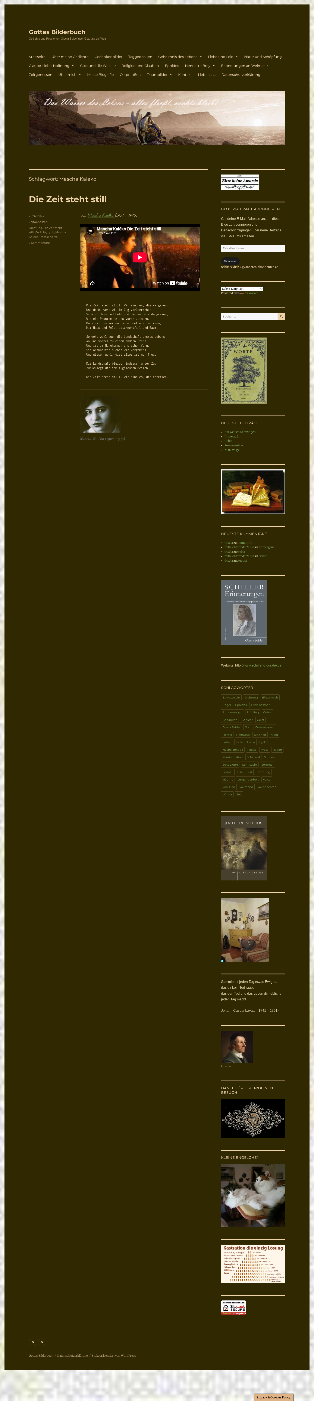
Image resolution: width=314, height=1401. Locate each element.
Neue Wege (231, 450)
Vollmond (246, 787)
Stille (239, 772)
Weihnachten (266, 787)
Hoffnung (243, 734)
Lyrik (50, 232)
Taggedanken (140, 57)
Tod (249, 772)
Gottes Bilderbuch (57, 32)
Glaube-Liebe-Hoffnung (49, 66)
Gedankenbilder (108, 57)
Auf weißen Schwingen (240, 432)
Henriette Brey (197, 66)
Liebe (251, 742)
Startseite (37, 57)
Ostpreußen (130, 75)
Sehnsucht (249, 764)
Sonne (227, 772)
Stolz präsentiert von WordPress (114, 1356)
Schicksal (253, 757)
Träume (228, 779)
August (242, 561)
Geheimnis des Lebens (177, 57)
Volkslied (229, 787)
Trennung (263, 772)
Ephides (172, 66)
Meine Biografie (100, 75)
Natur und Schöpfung (263, 57)
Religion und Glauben (140, 66)
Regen (277, 749)
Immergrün (232, 436)
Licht (239, 742)
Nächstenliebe (233, 749)
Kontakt (185, 75)
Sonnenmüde (233, 445)
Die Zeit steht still (68, 199)
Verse (54, 236)
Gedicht (40, 232)
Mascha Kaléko (101, 216)
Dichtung (35, 227)
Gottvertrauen (264, 727)
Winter (227, 794)
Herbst (227, 734)
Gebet (228, 441)
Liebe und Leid (220, 57)
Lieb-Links (207, 75)
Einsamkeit (270, 697)
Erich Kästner (260, 705)
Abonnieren (230, 261)
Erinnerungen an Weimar (243, 66)
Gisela (228, 543)
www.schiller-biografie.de (262, 665)
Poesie (44, 236)
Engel (227, 705)
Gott (248, 727)
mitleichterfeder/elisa (239, 547)
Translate (251, 293)
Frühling (253, 712)
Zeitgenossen (40, 75)
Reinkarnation (233, 757)
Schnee (269, 757)
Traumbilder (157, 75)
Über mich (67, 75)
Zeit (239, 794)
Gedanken (230, 719)
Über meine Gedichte (70, 57)
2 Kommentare (39, 242)
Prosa (265, 749)
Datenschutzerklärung (241, 75)
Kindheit (260, 734)
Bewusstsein (231, 697)
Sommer (267, 764)
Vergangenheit (248, 779)
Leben (227, 742)
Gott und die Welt (95, 66)
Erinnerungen (232, 712)
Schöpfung (230, 764)
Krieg (274, 734)
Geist (260, 719)
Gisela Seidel (232, 727)
